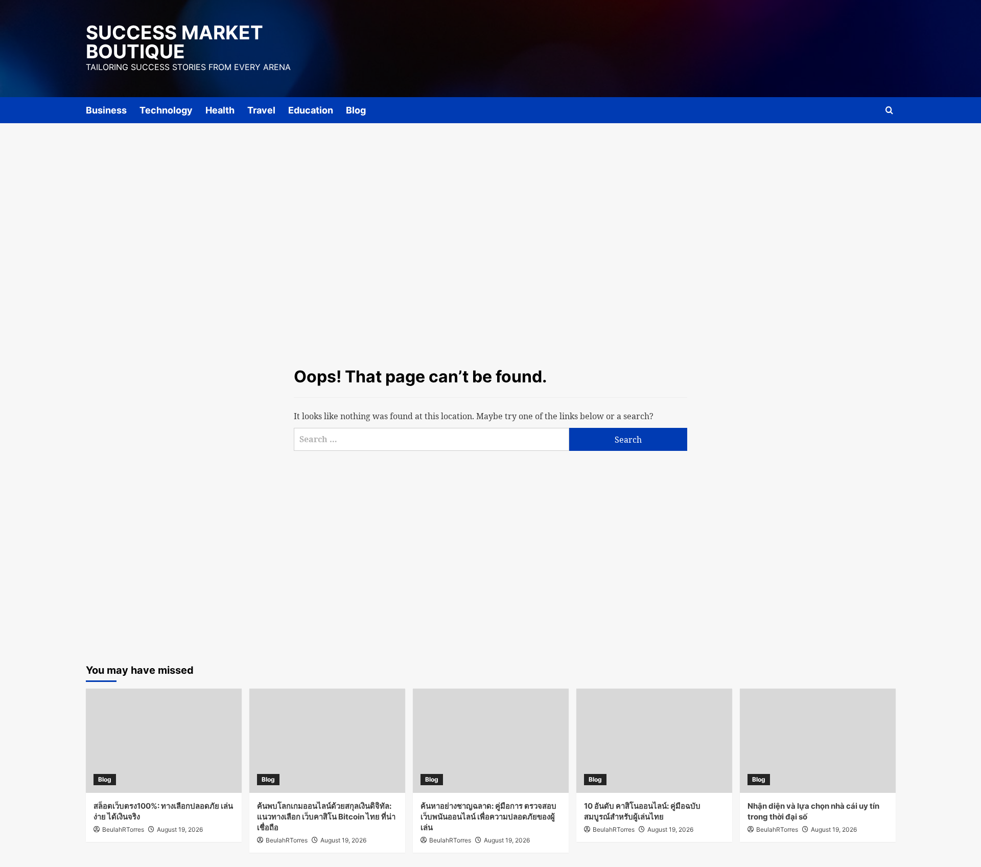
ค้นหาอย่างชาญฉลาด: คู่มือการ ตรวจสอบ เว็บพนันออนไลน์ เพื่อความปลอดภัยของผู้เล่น (488, 816)
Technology (166, 110)
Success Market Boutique (174, 42)
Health (220, 110)
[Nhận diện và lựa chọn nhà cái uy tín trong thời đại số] (818, 740)
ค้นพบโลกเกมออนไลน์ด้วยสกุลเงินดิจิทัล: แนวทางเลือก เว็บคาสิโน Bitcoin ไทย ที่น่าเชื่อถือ (326, 816)
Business (106, 110)
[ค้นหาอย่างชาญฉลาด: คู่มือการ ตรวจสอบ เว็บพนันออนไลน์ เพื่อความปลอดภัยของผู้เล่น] (491, 740)
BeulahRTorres (123, 829)
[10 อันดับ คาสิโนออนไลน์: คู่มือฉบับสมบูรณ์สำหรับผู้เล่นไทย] (654, 740)
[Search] (889, 110)
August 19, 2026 (180, 829)
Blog (356, 110)
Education (310, 110)
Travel (261, 110)
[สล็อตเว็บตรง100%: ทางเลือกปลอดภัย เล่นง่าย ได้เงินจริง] (164, 740)
